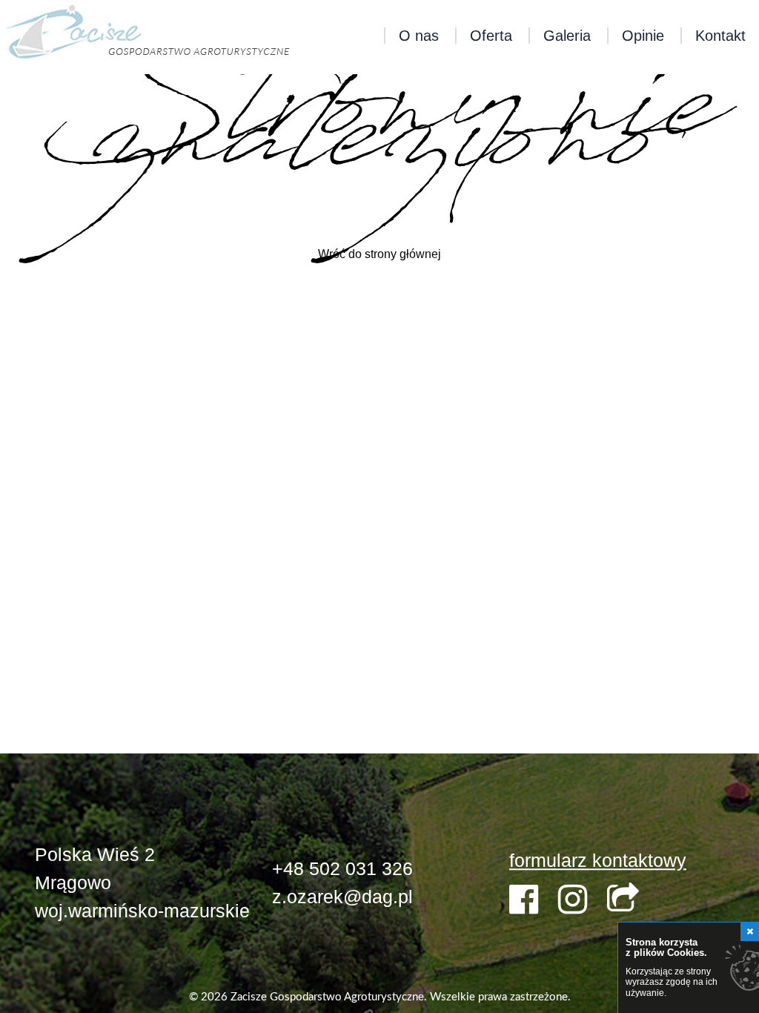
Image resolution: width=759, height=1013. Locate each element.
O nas (419, 35)
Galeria (567, 35)
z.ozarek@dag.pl (342, 896)
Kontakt (720, 35)
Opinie (643, 35)
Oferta (491, 35)
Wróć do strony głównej (379, 254)
